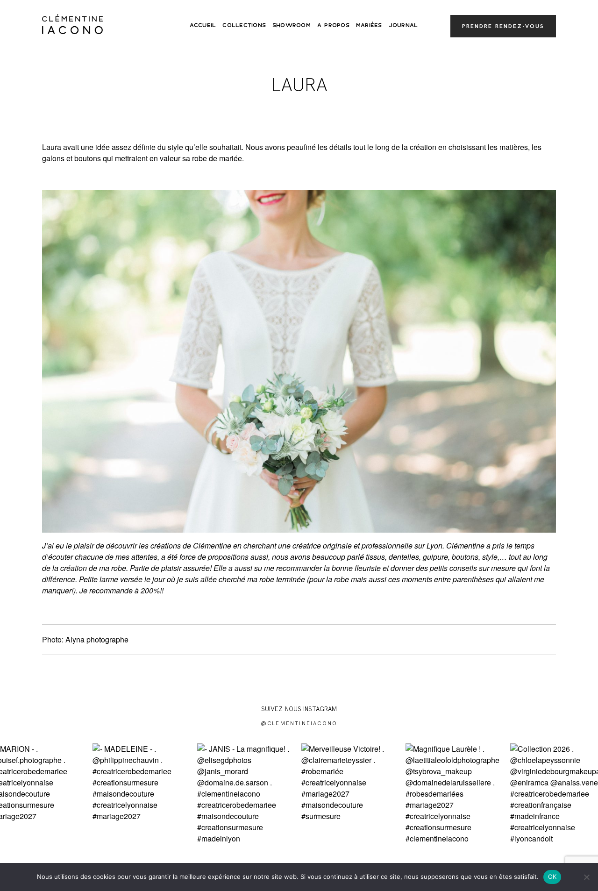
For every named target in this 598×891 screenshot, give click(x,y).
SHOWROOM (291, 25)
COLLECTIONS (244, 25)
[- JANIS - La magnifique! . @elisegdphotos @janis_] (247, 793)
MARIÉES (369, 25)
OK (552, 876)
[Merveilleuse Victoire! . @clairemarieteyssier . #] (351, 793)
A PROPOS (333, 25)
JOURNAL (403, 25)
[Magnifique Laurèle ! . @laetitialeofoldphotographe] (455, 793)
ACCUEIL (203, 25)
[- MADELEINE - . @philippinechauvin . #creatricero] (142, 793)
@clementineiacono (299, 723)
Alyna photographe (96, 639)
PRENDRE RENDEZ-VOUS (503, 26)
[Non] (586, 877)
